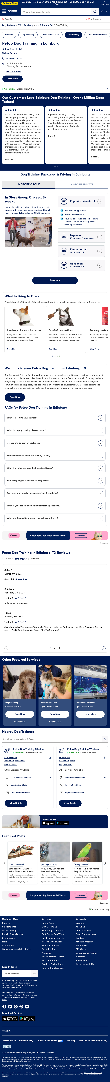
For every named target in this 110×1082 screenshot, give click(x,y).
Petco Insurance (50, 946)
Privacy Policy (26, 1041)
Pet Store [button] (9, 35)
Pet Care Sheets (50, 961)
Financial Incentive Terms (15, 997)
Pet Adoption (49, 949)
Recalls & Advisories (12, 934)
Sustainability (83, 961)
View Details (16, 803)
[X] (10, 1006)
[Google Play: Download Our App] (27, 1018)
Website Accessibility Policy (17, 949)
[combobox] (55, 739)
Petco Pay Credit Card (53, 931)
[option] (23, 135)
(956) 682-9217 (10, 765)
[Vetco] (6, 1031)
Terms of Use (20, 995)
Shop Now (11, 349)
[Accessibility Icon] (7, 1046)
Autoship (46, 953)
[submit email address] (34, 973)
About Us (80, 927)
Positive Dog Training (53, 938)
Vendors (80, 938)
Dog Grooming (49, 927)
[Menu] (4, 11)
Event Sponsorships (86, 934)
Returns (6, 923)
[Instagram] (21, 1006)
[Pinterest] (15, 1006)
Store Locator (9, 938)
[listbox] (56, 135)
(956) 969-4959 (65, 765)
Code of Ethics (83, 931)
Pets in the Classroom (53, 968)
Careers (80, 923)
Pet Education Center (53, 957)
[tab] (28, 185)
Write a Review (9, 53)
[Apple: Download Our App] (10, 1018)
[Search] (95, 11)
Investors (80, 957)
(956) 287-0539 (13, 58)
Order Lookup (9, 931)
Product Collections (52, 964)
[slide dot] (55, 166)
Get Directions (13, 72)
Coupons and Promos (86, 953)
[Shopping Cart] (106, 11)
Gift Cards (81, 949)
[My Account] (102, 11)
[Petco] (12, 11)
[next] (104, 648)
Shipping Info (9, 927)
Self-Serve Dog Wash (53, 934)
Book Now (13, 79)
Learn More (19, 722)
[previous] (6, 648)
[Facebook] (4, 1006)
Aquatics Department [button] (97, 35)
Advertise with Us (85, 964)
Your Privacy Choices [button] (46, 1041)
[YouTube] (27, 1006)
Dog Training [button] (73, 35)
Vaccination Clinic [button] (51, 35)
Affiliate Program (84, 942)
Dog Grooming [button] (28, 35)
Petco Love (81, 946)
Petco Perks (48, 923)
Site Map (71, 1041)
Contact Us (8, 946)
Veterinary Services (52, 942)
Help (4, 942)
